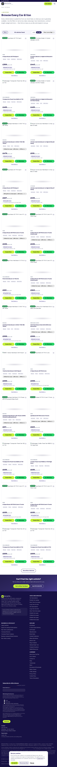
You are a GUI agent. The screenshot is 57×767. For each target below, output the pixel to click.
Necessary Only (24, 763)
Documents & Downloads (35, 667)
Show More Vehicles (28, 570)
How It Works (33, 656)
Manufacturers (33, 631)
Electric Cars (32, 640)
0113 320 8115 (6, 0)
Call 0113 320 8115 (37, 586)
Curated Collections (34, 636)
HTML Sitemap (33, 671)
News (31, 665)
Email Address (6, 687)
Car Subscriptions (34, 598)
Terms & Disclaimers (34, 678)
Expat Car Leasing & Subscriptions (9, 627)
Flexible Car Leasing (34, 600)
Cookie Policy (33, 676)
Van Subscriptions (34, 606)
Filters (5, 32)
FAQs (31, 660)
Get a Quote (48, 3)
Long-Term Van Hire (34, 608)
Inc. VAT (39, 32)
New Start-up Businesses (7, 629)
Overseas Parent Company (7, 634)
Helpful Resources (34, 649)
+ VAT (33, 32)
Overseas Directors (5, 631)
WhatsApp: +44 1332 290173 (7, 729)
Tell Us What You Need (21, 586)
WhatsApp (53, 0)
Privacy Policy (33, 673)
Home (2, 7)
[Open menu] (54, 3)
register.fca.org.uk (29, 748)
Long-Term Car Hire (34, 604)
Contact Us (32, 658)
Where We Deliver (34, 638)
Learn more (10, 716)
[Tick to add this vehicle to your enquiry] (25, 38)
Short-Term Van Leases (35, 611)
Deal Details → (14, 75)
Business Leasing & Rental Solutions (9, 636)
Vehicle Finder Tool (34, 644)
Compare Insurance (34, 647)
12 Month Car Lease (34, 615)
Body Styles (32, 634)
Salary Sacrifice (5, 625)
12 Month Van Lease (34, 619)
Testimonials (32, 663)
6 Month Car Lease (34, 613)
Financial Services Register (8, 613)
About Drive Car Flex (34, 654)
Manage (32, 763)
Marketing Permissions (8, 693)
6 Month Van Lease (34, 617)
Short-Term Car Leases (35, 602)
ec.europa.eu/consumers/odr (7, 756)
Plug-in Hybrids (33, 642)
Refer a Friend (33, 669)
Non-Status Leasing (5, 638)
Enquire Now (8, 72)
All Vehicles (32, 625)
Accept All (14, 763)
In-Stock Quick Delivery (35, 627)
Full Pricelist (32, 629)
